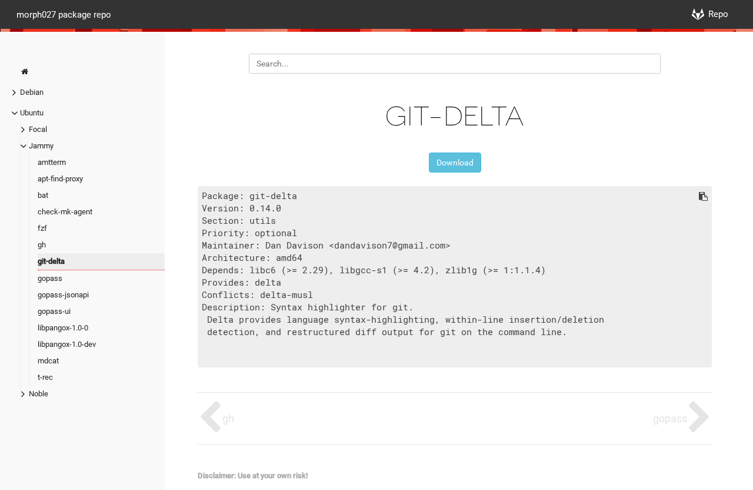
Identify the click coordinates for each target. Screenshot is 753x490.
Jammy (41, 145)
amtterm (52, 162)
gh (42, 244)
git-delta (51, 261)
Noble (38, 393)
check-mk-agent (65, 211)
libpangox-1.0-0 (63, 327)
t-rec (45, 377)
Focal (38, 129)
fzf (42, 228)
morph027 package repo (63, 14)
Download (455, 162)
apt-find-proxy (60, 178)
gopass (50, 278)
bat (43, 195)
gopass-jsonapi (63, 294)
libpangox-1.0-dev (67, 344)
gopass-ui (54, 311)
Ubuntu (32, 112)
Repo (718, 14)
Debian (32, 92)
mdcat (48, 360)
